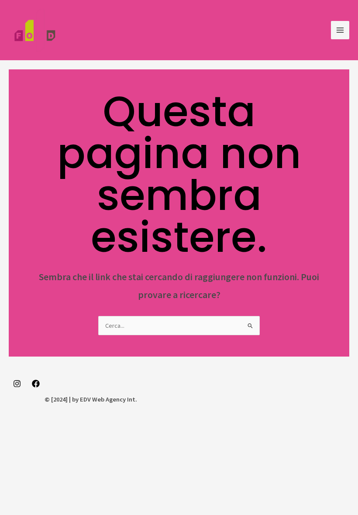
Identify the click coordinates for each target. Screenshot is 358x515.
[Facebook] (36, 384)
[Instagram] (17, 384)
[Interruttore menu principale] (340, 30)
